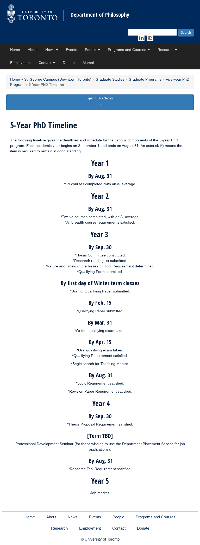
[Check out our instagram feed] (150, 38)
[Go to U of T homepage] (32, 13)
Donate (69, 63)
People (91, 49)
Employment (20, 63)
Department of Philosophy (100, 15)
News (50, 49)
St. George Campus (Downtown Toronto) (57, 79)
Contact (45, 63)
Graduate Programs (145, 79)
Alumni (88, 63)
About (33, 49)
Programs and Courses (127, 49)
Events (71, 49)
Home (15, 49)
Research (166, 49)
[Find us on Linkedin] (141, 38)
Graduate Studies (110, 79)
